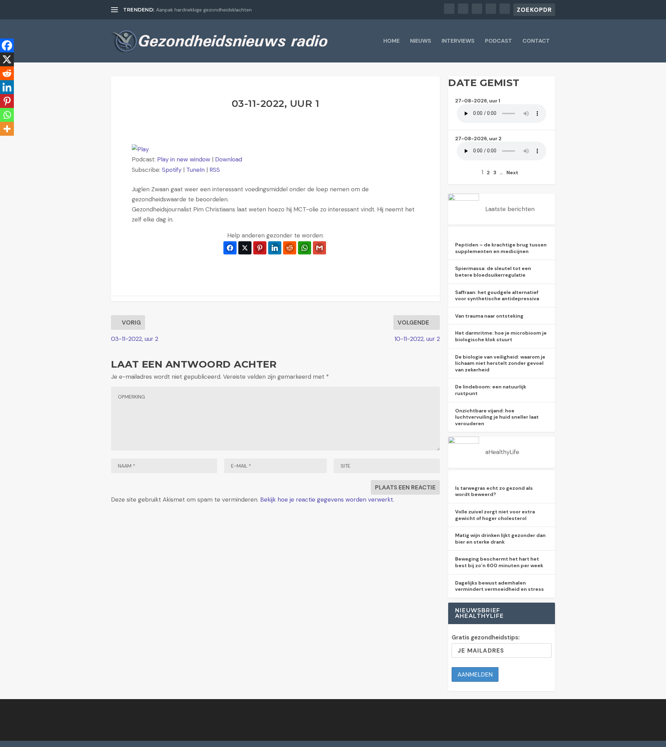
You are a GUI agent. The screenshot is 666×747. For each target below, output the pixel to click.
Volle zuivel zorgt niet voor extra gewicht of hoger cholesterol (495, 515)
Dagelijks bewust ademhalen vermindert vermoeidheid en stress (499, 586)
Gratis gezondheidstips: (486, 637)
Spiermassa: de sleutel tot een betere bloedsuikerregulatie (493, 271)
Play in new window (183, 159)
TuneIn (195, 170)
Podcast (498, 41)
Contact (536, 41)
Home (391, 41)
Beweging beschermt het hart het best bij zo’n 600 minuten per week (499, 562)
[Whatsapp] (7, 115)
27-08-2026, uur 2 (478, 138)
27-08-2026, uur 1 (477, 101)
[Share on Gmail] (319, 247)
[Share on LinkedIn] (274, 247)
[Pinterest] (7, 101)
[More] (7, 129)
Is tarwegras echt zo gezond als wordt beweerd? (494, 491)
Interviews (458, 41)
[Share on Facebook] (230, 247)
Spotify (171, 170)
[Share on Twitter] (244, 247)
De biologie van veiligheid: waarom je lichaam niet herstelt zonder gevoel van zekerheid (500, 363)
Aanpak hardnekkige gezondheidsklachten (204, 10)
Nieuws (420, 41)
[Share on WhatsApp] (304, 247)
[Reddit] (7, 73)
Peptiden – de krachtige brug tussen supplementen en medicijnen (501, 248)
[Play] (140, 149)
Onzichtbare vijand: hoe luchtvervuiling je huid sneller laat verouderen (497, 417)
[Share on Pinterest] (259, 247)
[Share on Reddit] (289, 247)
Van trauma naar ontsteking (489, 316)
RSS (215, 170)
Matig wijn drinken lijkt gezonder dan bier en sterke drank (500, 538)
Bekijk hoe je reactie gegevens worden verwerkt (326, 499)
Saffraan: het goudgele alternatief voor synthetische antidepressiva (497, 295)
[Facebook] (7, 45)
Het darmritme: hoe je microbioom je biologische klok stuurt (501, 336)
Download (228, 159)
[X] (7, 59)
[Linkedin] (7, 87)
